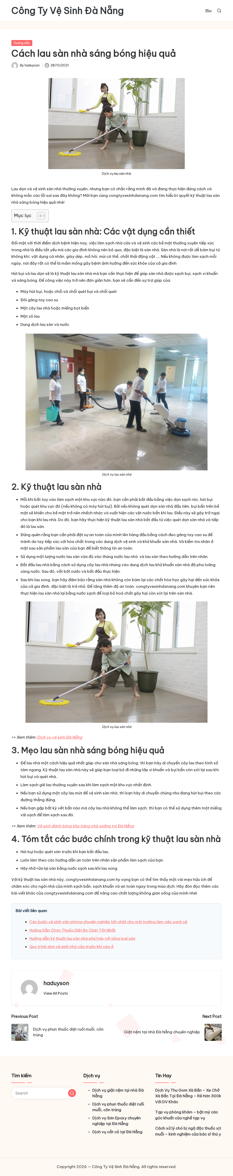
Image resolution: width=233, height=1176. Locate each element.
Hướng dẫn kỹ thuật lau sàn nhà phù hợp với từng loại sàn (82, 938)
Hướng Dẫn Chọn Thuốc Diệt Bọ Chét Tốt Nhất (72, 930)
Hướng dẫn (22, 43)
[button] (55, 993)
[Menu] (208, 10)
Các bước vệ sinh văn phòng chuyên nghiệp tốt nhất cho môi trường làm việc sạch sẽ (108, 921)
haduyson (56, 983)
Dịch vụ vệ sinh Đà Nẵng (59, 737)
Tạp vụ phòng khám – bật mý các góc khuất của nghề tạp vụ (186, 1115)
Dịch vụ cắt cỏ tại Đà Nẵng (117, 1131)
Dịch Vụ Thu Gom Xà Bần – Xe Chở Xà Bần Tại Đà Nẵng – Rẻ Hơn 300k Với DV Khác (188, 1096)
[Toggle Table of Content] (39, 216)
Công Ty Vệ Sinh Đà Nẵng (67, 11)
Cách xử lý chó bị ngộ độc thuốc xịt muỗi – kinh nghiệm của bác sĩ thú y (188, 1131)
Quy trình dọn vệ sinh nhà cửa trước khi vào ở (71, 946)
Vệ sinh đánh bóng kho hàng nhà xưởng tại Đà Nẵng (85, 826)
